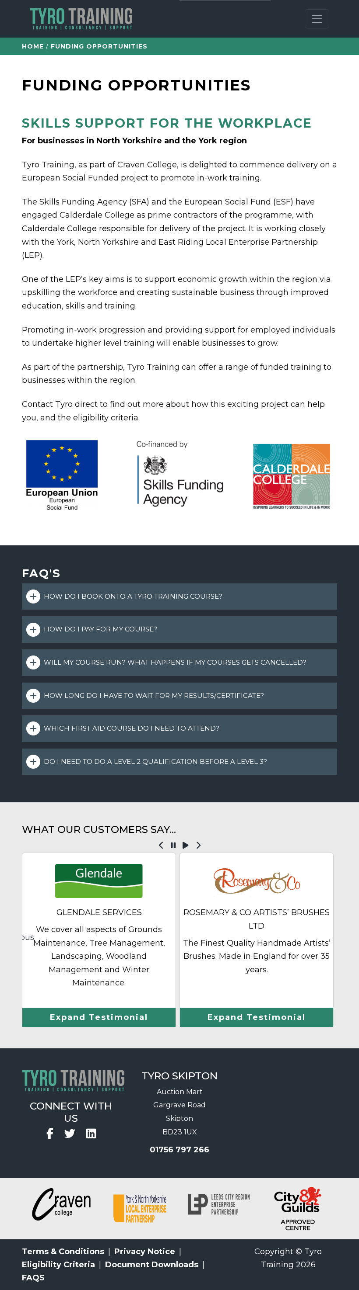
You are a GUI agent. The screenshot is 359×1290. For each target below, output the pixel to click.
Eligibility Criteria (58, 1264)
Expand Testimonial (99, 1017)
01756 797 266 (179, 1150)
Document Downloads (151, 1264)
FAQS (33, 1278)
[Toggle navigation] (317, 18)
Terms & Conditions (63, 1251)
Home (33, 46)
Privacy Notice (144, 1251)
